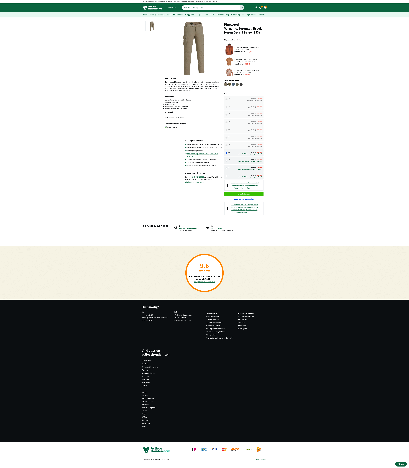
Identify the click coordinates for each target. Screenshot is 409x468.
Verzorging (235, 15)
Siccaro (144, 411)
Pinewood (145, 404)
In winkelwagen (244, 194)
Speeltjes (262, 15)
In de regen (146, 382)
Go (242, 7)
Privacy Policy (211, 335)
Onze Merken (242, 319)
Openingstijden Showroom (215, 329)
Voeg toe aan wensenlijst (244, 199)
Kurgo (144, 414)
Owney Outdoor (147, 401)
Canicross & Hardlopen (150, 367)
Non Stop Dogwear (148, 408)
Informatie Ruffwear (213, 325)
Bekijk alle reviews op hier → (204, 282)
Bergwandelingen (148, 373)
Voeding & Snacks (249, 15)
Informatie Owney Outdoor (215, 332)
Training (161, 15)
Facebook (242, 325)
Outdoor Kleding (149, 15)
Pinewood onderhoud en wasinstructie (219, 338)
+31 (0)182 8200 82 (197, 177)
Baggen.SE (145, 420)
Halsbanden (209, 15)
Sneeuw (144, 385)
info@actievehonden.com (194, 182)
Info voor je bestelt (213, 319)
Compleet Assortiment (246, 316)
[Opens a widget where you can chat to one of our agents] (401, 464)
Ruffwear (145, 395)
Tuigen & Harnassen (175, 15)
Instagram (243, 329)
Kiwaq (144, 426)
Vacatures (241, 322)
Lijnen (200, 15)
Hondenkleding (223, 15)
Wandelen (145, 364)
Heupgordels (190, 15)
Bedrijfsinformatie (212, 316)
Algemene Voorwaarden (214, 322)
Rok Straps (146, 423)
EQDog (144, 417)
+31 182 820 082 (216, 228)
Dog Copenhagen (148, 398)
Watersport (146, 376)
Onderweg (145, 379)
